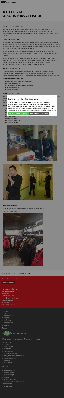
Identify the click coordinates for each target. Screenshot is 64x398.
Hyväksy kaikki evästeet (18, 113)
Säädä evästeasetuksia (39, 113)
